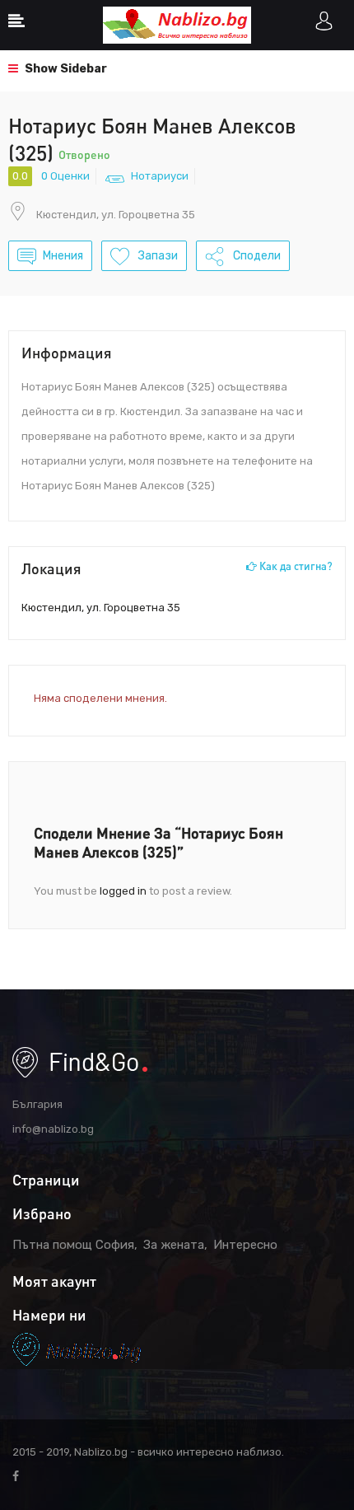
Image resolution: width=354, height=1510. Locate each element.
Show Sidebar (64, 69)
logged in (123, 891)
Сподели (256, 256)
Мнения (63, 256)
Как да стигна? (295, 566)
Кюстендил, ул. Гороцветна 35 (115, 214)
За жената (173, 1244)
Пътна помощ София (73, 1244)
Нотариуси (160, 176)
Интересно (245, 1244)
